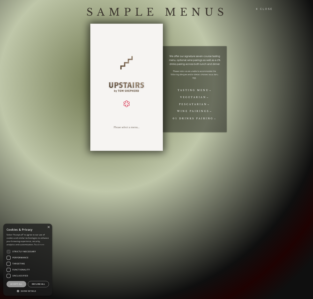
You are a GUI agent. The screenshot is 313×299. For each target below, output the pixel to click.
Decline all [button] (38, 284)
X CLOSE (264, 9)
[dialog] (27, 260)
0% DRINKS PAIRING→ (195, 118)
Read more (39, 244)
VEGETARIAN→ (194, 97)
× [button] (48, 227)
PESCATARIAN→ (194, 104)
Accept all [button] (16, 284)
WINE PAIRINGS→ (194, 111)
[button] (28, 290)
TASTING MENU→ (195, 90)
